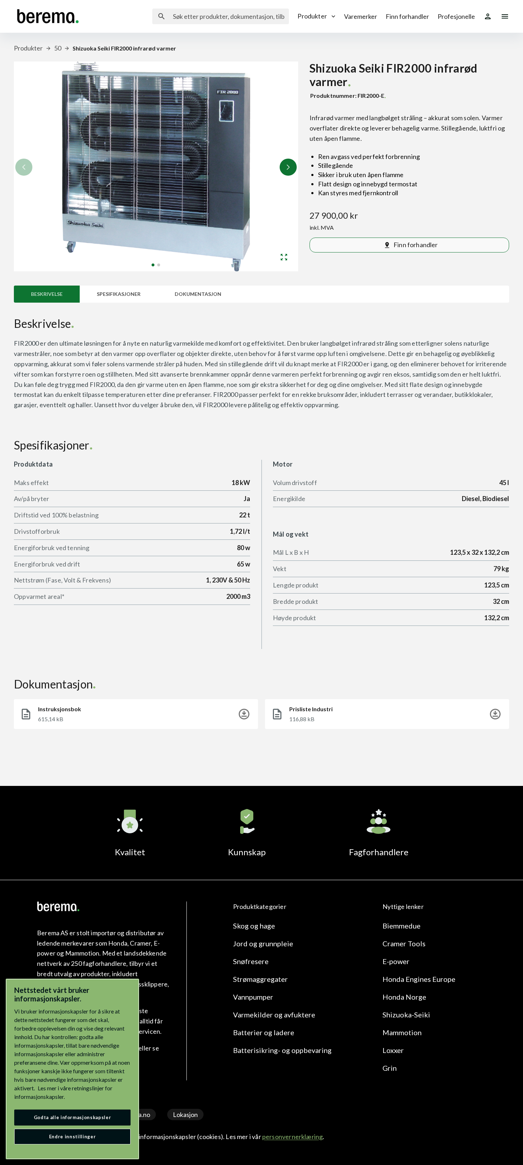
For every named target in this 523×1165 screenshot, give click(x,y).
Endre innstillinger (72, 1136)
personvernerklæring (292, 1136)
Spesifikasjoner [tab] (119, 294)
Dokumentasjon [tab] (198, 294)
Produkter (312, 16)
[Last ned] (244, 714)
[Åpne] (283, 257)
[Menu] (505, 16)
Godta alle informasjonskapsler (72, 1117)
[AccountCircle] (488, 16)
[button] (288, 167)
